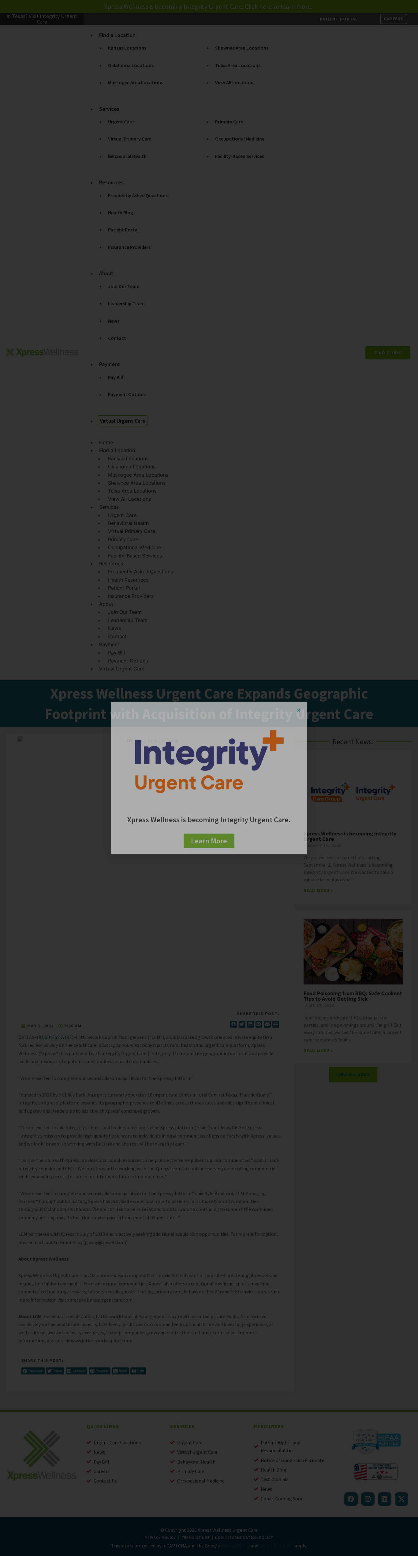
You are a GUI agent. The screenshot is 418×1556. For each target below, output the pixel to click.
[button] (298, 710)
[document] (209, 778)
